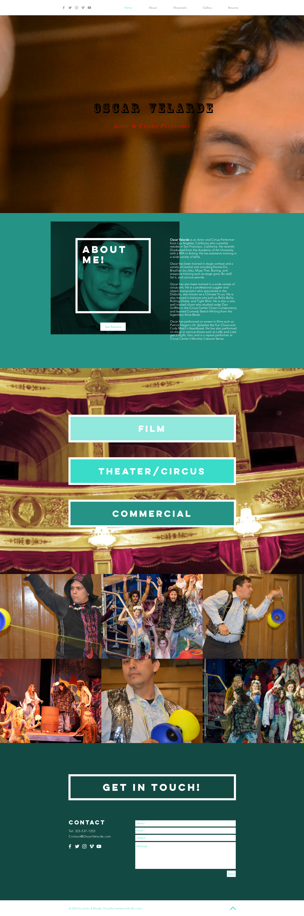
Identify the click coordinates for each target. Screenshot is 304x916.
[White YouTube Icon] (99, 846)
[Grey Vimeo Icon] (83, 8)
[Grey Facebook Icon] (64, 8)
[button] (50, 616)
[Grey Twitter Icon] (70, 8)
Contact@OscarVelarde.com (90, 836)
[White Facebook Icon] (70, 846)
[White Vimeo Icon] (92, 846)
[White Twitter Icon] (77, 846)
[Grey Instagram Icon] (76, 8)
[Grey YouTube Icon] (89, 8)
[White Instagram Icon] (84, 846)
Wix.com (136, 908)
